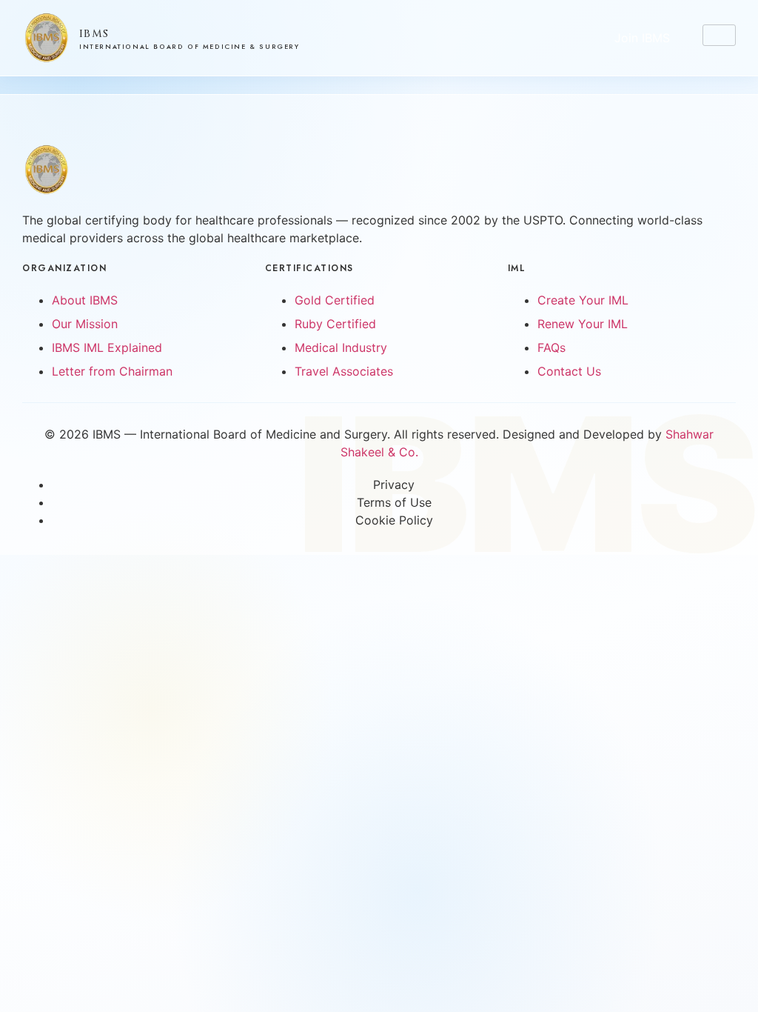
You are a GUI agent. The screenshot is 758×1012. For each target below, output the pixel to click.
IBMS (94, 34)
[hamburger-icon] (719, 35)
